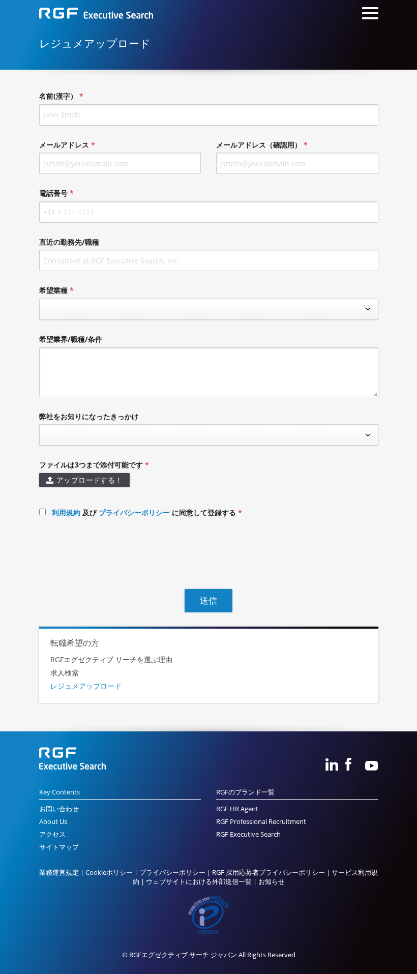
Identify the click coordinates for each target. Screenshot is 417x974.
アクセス (52, 834)
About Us (53, 821)
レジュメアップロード (86, 686)
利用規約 (66, 512)
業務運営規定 (59, 872)
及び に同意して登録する (145, 512)
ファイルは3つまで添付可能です (91, 464)
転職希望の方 (74, 642)
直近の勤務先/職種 (69, 242)
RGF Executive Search (248, 834)
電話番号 (53, 193)
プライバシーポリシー (134, 512)
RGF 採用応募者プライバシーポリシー (268, 872)
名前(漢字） (58, 96)
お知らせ (271, 881)
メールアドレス (64, 145)
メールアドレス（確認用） (259, 145)
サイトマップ (59, 847)
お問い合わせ (59, 809)
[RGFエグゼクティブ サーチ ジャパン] (96, 14)
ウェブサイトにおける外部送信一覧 (199, 881)
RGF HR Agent (237, 809)
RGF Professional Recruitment (261, 821)
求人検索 (64, 673)
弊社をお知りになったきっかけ (89, 416)
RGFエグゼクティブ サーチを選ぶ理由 (111, 660)
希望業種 (53, 290)
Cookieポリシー (109, 872)
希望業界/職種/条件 (70, 339)
